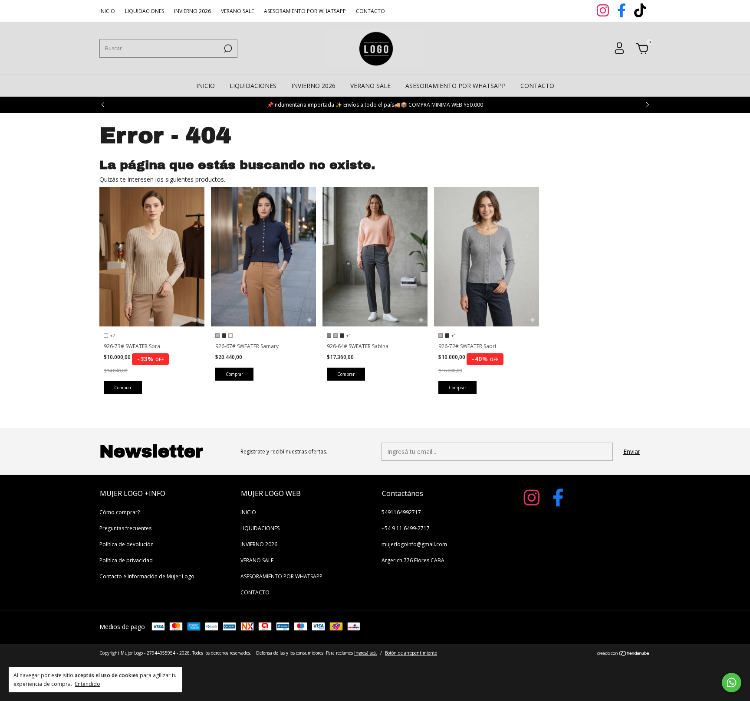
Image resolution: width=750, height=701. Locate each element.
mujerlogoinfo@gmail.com (414, 544)
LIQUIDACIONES (144, 11)
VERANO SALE (237, 11)
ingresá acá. (365, 653)
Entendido (87, 683)
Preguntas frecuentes (125, 528)
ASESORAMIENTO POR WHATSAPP (305, 11)
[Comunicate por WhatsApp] (731, 682)
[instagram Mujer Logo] (603, 15)
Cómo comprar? (119, 512)
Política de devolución (126, 544)
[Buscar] (227, 48)
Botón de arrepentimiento (411, 653)
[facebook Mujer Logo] (622, 15)
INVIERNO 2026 (192, 11)
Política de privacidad (126, 560)
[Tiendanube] (623, 654)
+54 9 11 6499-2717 (406, 528)
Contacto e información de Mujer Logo (146, 576)
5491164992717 (401, 512)
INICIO (107, 11)
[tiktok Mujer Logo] (640, 15)
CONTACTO (370, 11)
